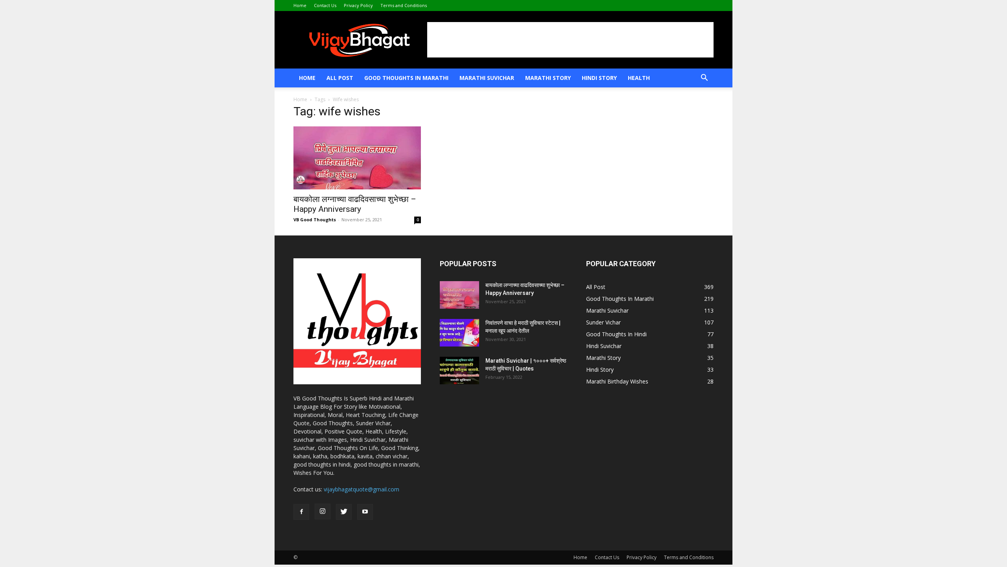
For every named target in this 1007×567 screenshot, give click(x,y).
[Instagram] (322, 511)
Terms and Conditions (403, 5)
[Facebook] (301, 512)
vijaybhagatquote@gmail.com (361, 489)
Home (299, 5)
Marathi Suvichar (486, 78)
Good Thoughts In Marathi (406, 78)
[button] (704, 78)
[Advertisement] (570, 39)
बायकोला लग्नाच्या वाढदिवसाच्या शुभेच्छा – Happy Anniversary (354, 204)
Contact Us (325, 5)
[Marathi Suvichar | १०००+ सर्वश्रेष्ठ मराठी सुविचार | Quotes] (459, 370)
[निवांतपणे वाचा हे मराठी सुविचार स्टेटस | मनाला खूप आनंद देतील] (459, 332)
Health (639, 78)
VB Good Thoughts (314, 219)
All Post (339, 78)
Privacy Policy (358, 5)
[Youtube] (365, 512)
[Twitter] (344, 512)
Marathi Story (548, 78)
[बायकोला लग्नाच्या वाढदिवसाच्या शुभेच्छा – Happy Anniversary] (357, 157)
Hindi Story (599, 78)
